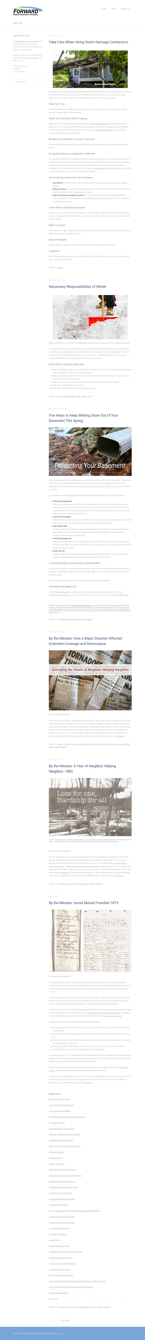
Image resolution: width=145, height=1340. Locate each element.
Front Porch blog (62, 595)
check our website (31, 58)
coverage (75, 744)
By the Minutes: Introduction (59, 1099)
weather (60, 268)
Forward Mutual (62, 592)
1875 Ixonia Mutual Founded (59, 1111)
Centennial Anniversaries (58, 1234)
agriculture (61, 884)
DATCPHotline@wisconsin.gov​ (104, 130)
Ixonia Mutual (111, 744)
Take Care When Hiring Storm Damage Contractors (88, 42)
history (91, 744)
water (84, 619)
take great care (99, 168)
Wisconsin (63, 747)
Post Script (53, 1299)
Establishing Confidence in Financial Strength (65, 1252)
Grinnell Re (72, 495)
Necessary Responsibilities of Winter (77, 287)
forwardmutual (30, 1333)
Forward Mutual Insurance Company (28, 11)
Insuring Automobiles (57, 1164)
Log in (60, 1333)
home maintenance (64, 396)
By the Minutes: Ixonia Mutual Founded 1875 (83, 903)
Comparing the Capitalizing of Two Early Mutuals (67, 1117)
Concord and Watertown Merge (61, 1275)
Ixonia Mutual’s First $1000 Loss (61, 1140)
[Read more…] (119, 736)
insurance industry (100, 744)
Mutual (119, 744)
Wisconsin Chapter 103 (113, 1016)
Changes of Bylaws (56, 1152)
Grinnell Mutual (63, 619)
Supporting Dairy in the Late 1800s (62, 1129)
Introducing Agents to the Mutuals (61, 1222)
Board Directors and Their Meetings (62, 1181)
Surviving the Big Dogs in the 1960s (62, 1217)
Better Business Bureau (99, 124)
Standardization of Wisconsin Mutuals (63, 1187)
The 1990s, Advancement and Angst (62, 1263)
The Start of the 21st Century (60, 1269)
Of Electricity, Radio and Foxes (60, 1193)
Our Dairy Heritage (55, 1158)
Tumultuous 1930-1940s (58, 1205)
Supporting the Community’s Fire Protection (65, 1175)
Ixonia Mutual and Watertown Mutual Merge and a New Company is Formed (77, 1281)
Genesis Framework (43, 1333)
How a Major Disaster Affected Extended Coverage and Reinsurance (74, 1211)
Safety (79, 396)
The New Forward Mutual (58, 1293)
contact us (88, 1083)
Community (67, 744)
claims (60, 744)
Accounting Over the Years (59, 1228)
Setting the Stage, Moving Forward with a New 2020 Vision (71, 1287)
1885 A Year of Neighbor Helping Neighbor (64, 1146)
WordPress (53, 1333)
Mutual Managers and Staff (59, 1246)
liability (74, 396)
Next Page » (65, 1321)
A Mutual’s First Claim (57, 1123)
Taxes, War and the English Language (63, 1170)
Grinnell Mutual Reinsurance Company (81, 605)
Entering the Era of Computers (60, 1258)
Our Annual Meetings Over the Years (62, 1199)
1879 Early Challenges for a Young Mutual (64, 1134)
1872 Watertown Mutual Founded (61, 1105)
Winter (89, 396)
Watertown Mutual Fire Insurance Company (104, 1013)
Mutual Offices (54, 1240)
